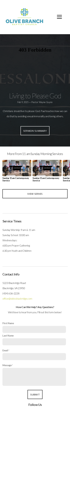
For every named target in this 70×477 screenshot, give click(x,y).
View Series (34, 193)
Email (5, 350)
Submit (35, 394)
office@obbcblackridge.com (17, 298)
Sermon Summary (35, 130)
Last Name (8, 335)
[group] (16, 172)
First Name (8, 323)
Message (7, 365)
